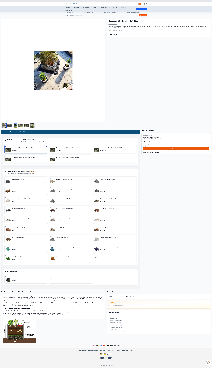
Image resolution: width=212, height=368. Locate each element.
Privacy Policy (110, 365)
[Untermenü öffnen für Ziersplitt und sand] (110, 7)
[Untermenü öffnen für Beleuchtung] (119, 7)
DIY (142, 0)
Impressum (146, 0)
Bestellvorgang (82, 350)
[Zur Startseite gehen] (71, 3)
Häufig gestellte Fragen (93, 350)
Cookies (131, 350)
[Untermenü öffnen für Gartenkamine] (90, 7)
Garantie (118, 350)
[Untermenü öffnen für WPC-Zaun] (98, 7)
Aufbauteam (138, 0)
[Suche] (140, 4)
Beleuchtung (115, 7)
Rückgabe (128, 0)
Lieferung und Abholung (113, 24)
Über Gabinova (103, 350)
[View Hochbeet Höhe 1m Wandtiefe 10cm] (4, 125)
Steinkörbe (67, 7)
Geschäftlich (133, 0)
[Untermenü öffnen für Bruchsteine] (80, 7)
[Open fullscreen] (53, 70)
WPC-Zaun (94, 7)
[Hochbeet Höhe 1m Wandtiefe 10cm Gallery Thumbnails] (18, 125)
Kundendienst (111, 350)
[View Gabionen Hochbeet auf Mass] (21, 125)
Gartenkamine (86, 7)
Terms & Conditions (103, 365)
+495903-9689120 (72, 0)
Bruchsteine (76, 7)
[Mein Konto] (144, 4)
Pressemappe (125, 350)
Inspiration (123, 7)
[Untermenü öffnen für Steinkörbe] (71, 7)
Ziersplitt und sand (104, 7)
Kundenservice (123, 0)
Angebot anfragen (143, 15)
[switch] (208, 363)
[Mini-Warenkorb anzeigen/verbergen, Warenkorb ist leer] (146, 4)
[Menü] (210, 361)
